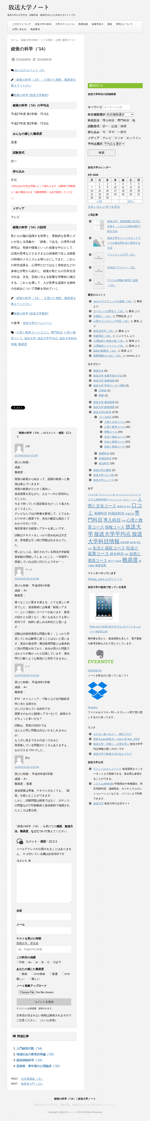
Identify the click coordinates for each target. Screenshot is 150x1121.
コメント (23, 860)
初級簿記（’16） (102, 335)
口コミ (45, 332)
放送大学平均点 (47, 338)
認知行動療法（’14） (105, 350)
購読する (97, 85)
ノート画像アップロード (31, 985)
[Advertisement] (38, 374)
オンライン (133, 137)
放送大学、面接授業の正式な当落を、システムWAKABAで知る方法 (124, 226)
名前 (19, 910)
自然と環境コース (114, 446)
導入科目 (108, 120)
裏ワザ (111, 561)
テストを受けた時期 (28, 938)
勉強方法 (98, 370)
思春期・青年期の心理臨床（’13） (38, 1066)
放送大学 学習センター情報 (109, 385)
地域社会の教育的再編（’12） (36, 1054)
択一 (105, 126)
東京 (139, 542)
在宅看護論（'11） (32, 1078)
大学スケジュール (64, 24)
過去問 (118, 561)
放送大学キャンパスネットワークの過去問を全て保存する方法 (123, 243)
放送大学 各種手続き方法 (107, 375)
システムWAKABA (103, 783)
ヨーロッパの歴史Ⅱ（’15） (109, 311)
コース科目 (105, 417)
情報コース (110, 431)
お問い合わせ (19, 29)
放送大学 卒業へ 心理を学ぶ (111, 743)
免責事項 (35, 29)
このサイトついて (21, 24)
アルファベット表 (107, 495)
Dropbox (93, 707)
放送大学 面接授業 (104, 407)
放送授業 (124, 542)
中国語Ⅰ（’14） (102, 316)
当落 (124, 521)
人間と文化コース (114, 421)
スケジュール (114, 499)
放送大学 (30, 338)
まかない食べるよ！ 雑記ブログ (112, 734)
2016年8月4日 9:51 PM (26, 455)
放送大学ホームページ (37, 323)
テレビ (107, 137)
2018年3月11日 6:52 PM (27, 767)
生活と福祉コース (114, 436)
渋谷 (90, 549)
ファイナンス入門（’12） (121, 254)
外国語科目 (105, 458)
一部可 (122, 132)
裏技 (109, 24)
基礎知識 (83, 24)
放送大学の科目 (43, 24)
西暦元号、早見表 (27, 943)
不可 (112, 132)
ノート (134, 500)
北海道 (102, 390)
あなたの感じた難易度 (30, 969)
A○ (30, 962)
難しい (36, 978)
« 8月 (99, 201)
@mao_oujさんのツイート (105, 579)
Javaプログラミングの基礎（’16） (113, 301)
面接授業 (100, 565)
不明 (21, 962)
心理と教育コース (28, 332)
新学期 (133, 542)
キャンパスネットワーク (126, 495)
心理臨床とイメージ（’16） (109, 345)
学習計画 (129, 514)
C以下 (57, 962)
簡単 (24, 973)
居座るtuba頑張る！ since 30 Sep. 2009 (116, 739)
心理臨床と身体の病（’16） (109, 340)
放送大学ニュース (103, 479)
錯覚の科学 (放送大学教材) (31, 95)
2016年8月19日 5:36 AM (27, 675)
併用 (123, 126)
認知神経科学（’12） (30, 1060)
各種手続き (98, 24)
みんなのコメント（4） (30, 70)
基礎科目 (104, 453)
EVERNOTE (95, 670)
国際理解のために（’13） (107, 355)
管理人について (124, 24)
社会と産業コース (114, 441)
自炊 (127, 554)
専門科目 (57, 332)
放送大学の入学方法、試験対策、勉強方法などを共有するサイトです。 (75, 1104)
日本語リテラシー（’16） (121, 267)
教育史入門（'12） (32, 1083)
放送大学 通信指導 (104, 402)
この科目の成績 (26, 957)
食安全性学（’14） (104, 330)
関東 (101, 395)
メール (20, 924)
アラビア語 (93, 495)
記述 (114, 126)
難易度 (22, 344)
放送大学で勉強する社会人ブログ (112, 753)
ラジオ (119, 137)
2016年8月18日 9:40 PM (27, 579)
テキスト (126, 500)
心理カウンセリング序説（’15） (111, 321)
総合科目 (104, 463)
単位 (129, 506)
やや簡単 (39, 973)
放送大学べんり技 (103, 475)
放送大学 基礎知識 (104, 380)
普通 (55, 973)
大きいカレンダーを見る (104, 206)
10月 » (130, 201)
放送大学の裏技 (102, 470)
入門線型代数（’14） (30, 1048)
